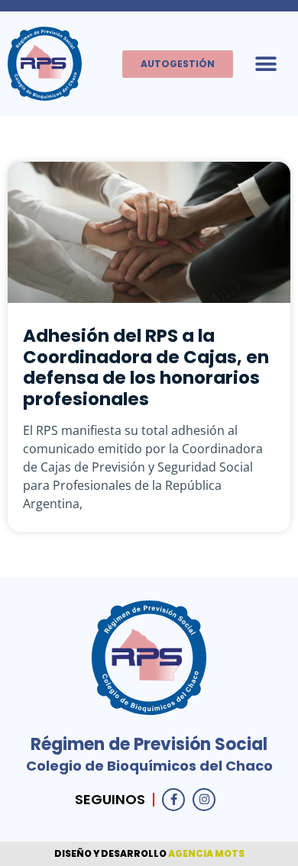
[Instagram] (204, 799)
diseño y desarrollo (111, 853)
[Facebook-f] (173, 799)
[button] (265, 64)
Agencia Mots (206, 853)
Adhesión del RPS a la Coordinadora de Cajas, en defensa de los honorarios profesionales (146, 367)
